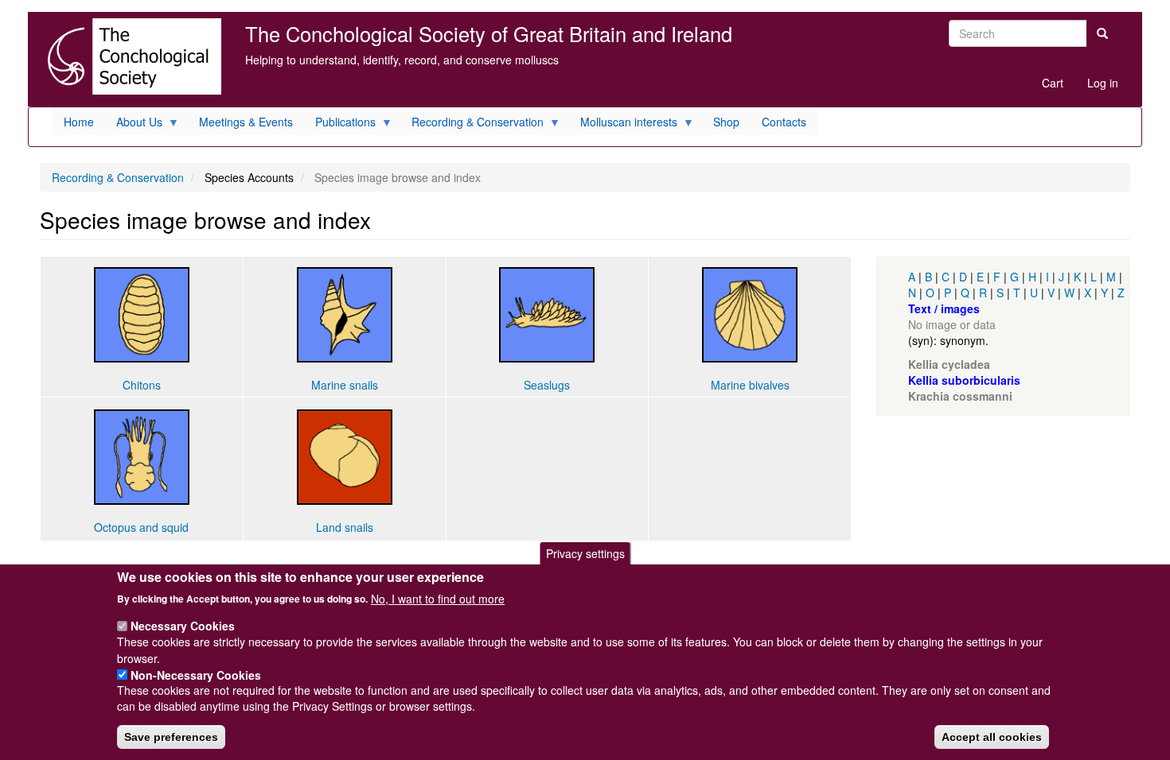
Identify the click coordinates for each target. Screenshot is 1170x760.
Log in (1102, 83)
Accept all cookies (992, 737)
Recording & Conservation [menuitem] (472, 124)
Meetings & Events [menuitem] (246, 122)
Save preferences (171, 737)
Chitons (142, 385)
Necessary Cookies (183, 626)
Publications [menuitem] (340, 124)
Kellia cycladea (949, 364)
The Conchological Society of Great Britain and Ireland (488, 33)
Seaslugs (547, 385)
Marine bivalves (750, 385)
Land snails (344, 527)
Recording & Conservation (118, 177)
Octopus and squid (141, 527)
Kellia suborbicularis (964, 380)
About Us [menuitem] (133, 124)
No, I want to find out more (438, 598)
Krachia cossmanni (960, 396)
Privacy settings (585, 553)
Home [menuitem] (79, 122)
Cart (1052, 83)
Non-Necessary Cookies (196, 674)
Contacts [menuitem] (784, 122)
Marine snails (344, 385)
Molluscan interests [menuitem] (623, 124)
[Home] (130, 56)
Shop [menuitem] (726, 122)
